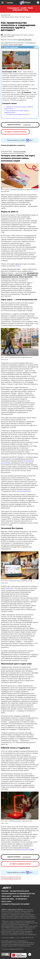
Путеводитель (21, 899)
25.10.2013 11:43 (5, 15)
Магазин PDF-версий (21, 896)
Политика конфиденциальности (12, 949)
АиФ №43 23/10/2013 (24, 39)
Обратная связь (7, 899)
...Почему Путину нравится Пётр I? (18, 114)
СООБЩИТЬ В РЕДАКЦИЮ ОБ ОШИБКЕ (15, 904)
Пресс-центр (6, 896)
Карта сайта (6, 901)
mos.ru (18, 266)
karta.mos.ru (9, 588)
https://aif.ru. (27, 946)
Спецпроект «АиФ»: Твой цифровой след (20, 9)
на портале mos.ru (24, 491)
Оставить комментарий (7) (20, 864)
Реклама (4, 891)
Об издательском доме (19, 891)
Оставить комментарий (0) (15, 132)
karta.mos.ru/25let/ (27, 849)
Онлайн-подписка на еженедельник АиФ (18, 893)
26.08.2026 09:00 (6, 151)
